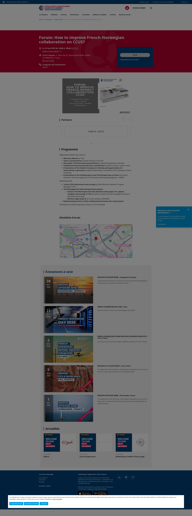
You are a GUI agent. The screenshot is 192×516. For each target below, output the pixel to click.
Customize (44, 504)
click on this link (57, 499)
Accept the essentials (31, 504)
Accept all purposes (16, 504)
